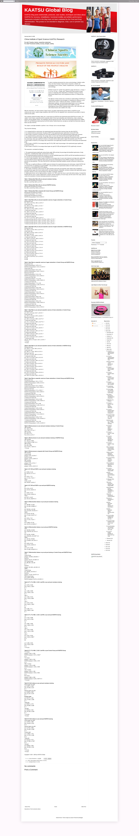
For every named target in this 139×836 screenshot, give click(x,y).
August (108, 340)
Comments (95, 325)
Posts (94, 323)
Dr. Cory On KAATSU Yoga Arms (110, 444)
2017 (107, 546)
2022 (107, 327)
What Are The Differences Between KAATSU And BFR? (106, 203)
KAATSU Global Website (96, 258)
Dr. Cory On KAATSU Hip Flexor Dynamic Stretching (110, 405)
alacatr (72, 817)
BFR (29, 760)
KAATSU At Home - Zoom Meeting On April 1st (110, 363)
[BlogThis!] (46, 758)
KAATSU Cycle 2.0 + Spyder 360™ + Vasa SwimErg (110, 422)
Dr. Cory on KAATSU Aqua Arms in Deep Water (110, 369)
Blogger (81, 817)
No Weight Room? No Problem (106, 229)
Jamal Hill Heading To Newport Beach (110, 495)
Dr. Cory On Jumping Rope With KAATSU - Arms (110, 358)
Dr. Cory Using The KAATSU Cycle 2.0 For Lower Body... (110, 391)
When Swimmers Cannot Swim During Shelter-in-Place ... (110, 448)
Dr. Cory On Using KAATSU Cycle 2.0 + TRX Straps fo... (110, 416)
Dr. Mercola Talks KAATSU (110, 480)
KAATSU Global (41, 754)
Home (55, 806)
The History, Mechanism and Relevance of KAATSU (110, 396)
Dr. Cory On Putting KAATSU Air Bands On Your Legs (110, 534)
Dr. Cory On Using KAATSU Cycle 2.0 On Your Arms (110, 522)
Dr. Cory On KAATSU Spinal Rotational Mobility (109, 428)
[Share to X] (47, 758)
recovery (45, 760)
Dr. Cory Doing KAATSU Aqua (110, 387)
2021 (107, 328)
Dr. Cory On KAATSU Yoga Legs (110, 433)
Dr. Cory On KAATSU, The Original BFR (110, 469)
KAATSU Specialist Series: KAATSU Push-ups (110, 511)
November (109, 334)
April (108, 347)
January (109, 540)
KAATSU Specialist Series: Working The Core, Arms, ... (110, 505)
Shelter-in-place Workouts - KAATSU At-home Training (110, 454)
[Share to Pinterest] (50, 758)
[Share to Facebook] (49, 758)
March (108, 349)
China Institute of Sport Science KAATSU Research (110, 464)
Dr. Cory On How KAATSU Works (106, 174)
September (109, 338)
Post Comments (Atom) (35, 809)
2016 (107, 548)
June (108, 343)
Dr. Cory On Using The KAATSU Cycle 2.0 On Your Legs (110, 528)
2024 (107, 323)
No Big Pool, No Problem (110, 400)
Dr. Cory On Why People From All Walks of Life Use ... (110, 517)
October (108, 336)
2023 (107, 325)
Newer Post (27, 806)
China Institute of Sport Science (60, 83)
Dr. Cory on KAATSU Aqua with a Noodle (110, 383)
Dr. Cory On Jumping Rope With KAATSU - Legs (110, 352)
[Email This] (44, 758)
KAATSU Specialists (95, 251)
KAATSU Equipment (95, 254)
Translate (102, 244)
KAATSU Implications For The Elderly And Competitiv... (110, 475)
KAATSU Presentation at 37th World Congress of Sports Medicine (106, 212)
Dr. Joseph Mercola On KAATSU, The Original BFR (106, 165)
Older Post (83, 806)
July (108, 341)
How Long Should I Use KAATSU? (106, 221)
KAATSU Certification (95, 253)
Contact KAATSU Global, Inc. (97, 262)
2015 (107, 550)
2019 (107, 542)
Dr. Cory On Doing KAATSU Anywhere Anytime (110, 459)
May (108, 345)
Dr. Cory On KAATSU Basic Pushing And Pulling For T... (110, 411)
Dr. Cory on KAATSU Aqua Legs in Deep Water (110, 378)
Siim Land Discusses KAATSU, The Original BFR (110, 484)
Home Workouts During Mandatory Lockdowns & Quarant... (110, 490)
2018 (107, 544)
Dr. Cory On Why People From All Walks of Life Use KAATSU (106, 146)
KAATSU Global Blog (48, 10)
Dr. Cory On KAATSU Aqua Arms (110, 373)
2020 (107, 330)
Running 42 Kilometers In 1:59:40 (110, 499)
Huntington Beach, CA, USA (34, 761)
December (109, 332)
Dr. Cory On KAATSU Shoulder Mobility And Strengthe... (110, 438)
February (109, 538)
